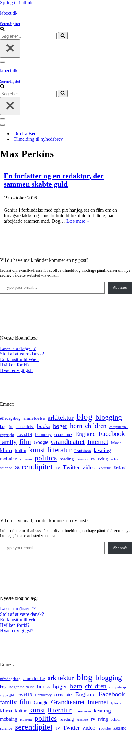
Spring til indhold (17, 2)
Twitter (71, 467)
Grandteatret (68, 441)
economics (63, 434)
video (88, 467)
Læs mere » (77, 221)
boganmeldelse (21, 426)
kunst (37, 450)
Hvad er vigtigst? (16, 370)
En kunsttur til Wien (19, 359)
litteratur (60, 450)
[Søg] (2, 29)
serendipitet (33, 466)
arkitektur (61, 417)
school (115, 459)
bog (3, 426)
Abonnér (120, 287)
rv (93, 458)
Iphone (116, 442)
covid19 (24, 434)
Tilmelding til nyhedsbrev (38, 139)
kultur (20, 450)
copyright (7, 435)
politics (46, 458)
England (85, 433)
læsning (102, 450)
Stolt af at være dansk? (22, 353)
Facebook (112, 433)
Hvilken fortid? (14, 364)
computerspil (118, 427)
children (96, 425)
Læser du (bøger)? (18, 348)
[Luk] (10, 48)
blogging (108, 417)
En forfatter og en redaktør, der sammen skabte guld (54, 180)
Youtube (104, 468)
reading (67, 458)
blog (84, 417)
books (43, 426)
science (6, 468)
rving (103, 458)
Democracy (43, 435)
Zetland (119, 467)
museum (26, 459)
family (8, 441)
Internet (97, 441)
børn (76, 426)
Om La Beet (25, 133)
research (82, 459)
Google (41, 442)
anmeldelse (34, 418)
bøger (60, 426)
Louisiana (82, 451)
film (25, 441)
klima (6, 450)
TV (57, 468)
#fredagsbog (10, 418)
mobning (8, 458)
